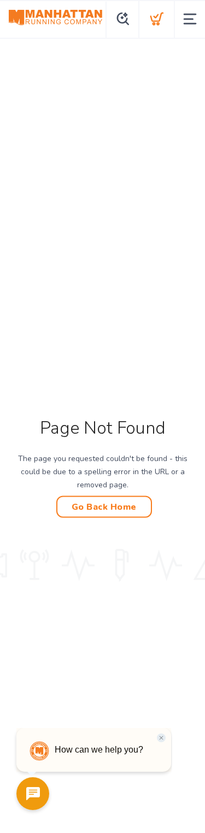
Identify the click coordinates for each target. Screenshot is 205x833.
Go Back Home (104, 506)
